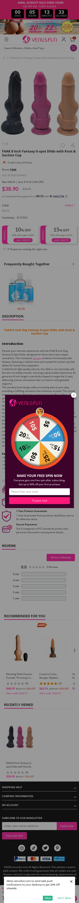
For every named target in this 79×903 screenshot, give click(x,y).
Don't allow (64, 898)
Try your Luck (39, 500)
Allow (48, 898)
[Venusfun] (25, 402)
